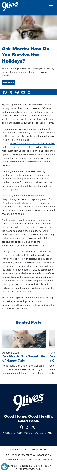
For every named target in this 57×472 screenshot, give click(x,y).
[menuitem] (23, 427)
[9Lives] (10, 6)
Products (8, 433)
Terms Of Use (39, 449)
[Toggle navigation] (51, 7)
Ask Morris (8, 82)
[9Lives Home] (28, 402)
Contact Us (24, 433)
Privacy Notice (18, 449)
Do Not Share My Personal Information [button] (28, 455)
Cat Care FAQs (43, 433)
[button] (4, 466)
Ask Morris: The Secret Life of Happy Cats (23, 358)
